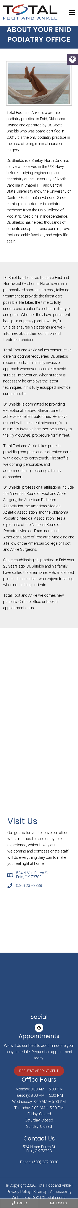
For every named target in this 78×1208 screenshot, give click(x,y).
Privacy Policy (18, 1192)
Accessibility (61, 1192)
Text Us (61, 1203)
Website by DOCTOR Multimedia (39, 1198)
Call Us (21, 1203)
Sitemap (40, 1192)
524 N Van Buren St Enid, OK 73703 (32, 875)
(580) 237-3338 (29, 885)
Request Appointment (39, 1071)
